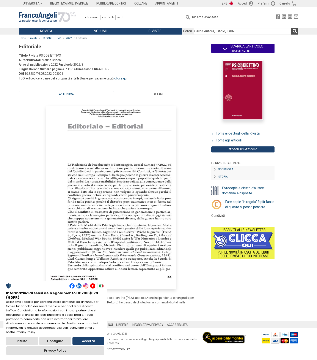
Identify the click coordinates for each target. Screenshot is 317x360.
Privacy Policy (55, 350)
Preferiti (263, 3)
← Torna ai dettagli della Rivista (235, 133)
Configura (55, 341)
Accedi (242, 3)
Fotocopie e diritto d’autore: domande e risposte (243, 190)
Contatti (108, 17)
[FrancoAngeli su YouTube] (296, 17)
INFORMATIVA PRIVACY (147, 325)
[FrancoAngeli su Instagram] (290, 17)
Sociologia (225, 169)
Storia (223, 176)
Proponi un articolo (243, 149)
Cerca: (188, 31)
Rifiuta (22, 341)
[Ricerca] (294, 31)
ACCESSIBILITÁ (177, 325)
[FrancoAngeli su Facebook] (278, 17)
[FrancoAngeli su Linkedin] (284, 17)
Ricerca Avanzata (205, 17)
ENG (225, 3)
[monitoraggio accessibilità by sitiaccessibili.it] (224, 334)
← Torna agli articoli (226, 140)
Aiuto (120, 17)
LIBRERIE (122, 325)
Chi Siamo (92, 17)
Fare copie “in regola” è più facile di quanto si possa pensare (249, 204)
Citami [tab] (158, 94)
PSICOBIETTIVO (51, 38)
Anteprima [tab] (66, 94)
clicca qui (120, 78)
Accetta (88, 341)
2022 (69, 38)
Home (22, 38)
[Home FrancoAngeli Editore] (47, 17)
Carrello (284, 3)
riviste (33, 38)
